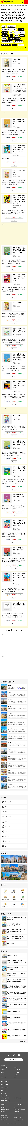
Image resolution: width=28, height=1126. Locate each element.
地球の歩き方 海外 (11, 26)
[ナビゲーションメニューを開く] (26, 2)
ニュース (3, 1090)
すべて (3, 26)
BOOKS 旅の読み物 (6, 44)
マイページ (18, 1098)
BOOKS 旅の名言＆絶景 (7, 41)
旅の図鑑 (4, 38)
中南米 (7, 811)
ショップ (22, 906)
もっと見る (22, 1041)
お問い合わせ (17, 1111)
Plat (11, 32)
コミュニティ (4, 1096)
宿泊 (23, 892)
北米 (6, 806)
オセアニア (8, 816)
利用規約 (3, 1107)
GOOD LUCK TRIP (5, 1100)
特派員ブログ (4, 1084)
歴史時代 (22, 35)
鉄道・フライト (14, 906)
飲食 (5, 892)
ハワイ (7, 821)
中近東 (7, 836)
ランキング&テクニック (19, 32)
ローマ (19, 688)
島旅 (11, 35)
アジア (6, 831)
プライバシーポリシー (19, 1104)
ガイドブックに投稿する (19, 1109)
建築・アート (14, 892)
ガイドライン (17, 1107)
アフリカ (7, 841)
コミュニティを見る (14, 1060)
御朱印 (16, 35)
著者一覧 (3, 1093)
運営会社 (3, 1104)
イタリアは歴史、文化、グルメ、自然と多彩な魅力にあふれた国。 (17, 688)
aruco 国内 (4, 32)
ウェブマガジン (5, 1081)
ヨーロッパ (8, 801)
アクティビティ (5, 906)
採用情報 (3, 1111)
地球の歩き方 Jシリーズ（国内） (9, 29)
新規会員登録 (5, 1098)
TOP (2, 5)
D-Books (21, 44)
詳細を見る (14, 79)
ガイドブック (7, 5)
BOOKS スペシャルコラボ (14, 38)
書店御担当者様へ (5, 1109)
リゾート (7, 826)
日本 (6, 846)
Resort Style (5, 35)
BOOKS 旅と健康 (18, 41)
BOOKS (14, 44)
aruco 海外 (21, 29)
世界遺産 (14, 899)
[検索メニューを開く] (22, 2)
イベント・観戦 (5, 899)
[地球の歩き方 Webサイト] (7, 1)
